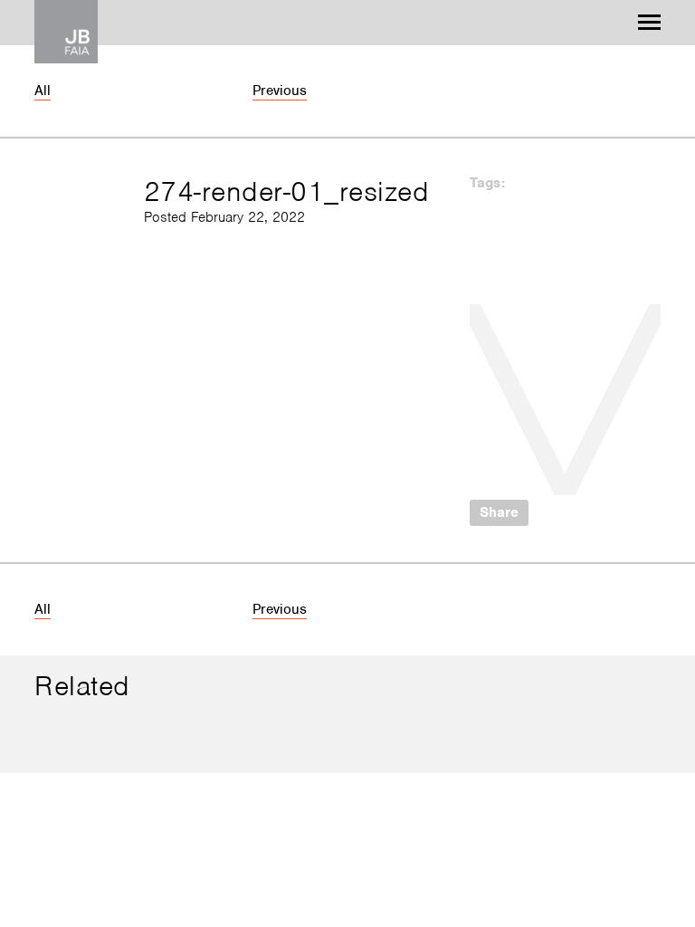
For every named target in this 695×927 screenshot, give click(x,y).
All (42, 90)
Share (499, 512)
